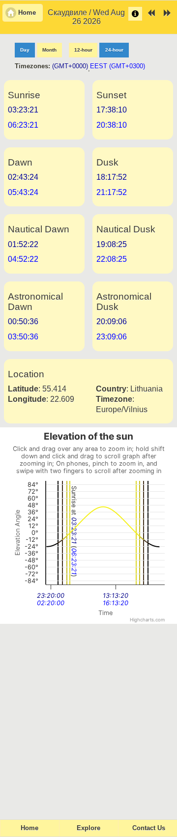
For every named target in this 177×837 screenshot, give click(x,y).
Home (29, 828)
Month (49, 50)
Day (25, 50)
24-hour (114, 50)
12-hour (83, 50)
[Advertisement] (88, 717)
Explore (88, 828)
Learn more (135, 14)
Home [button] (27, 12)
